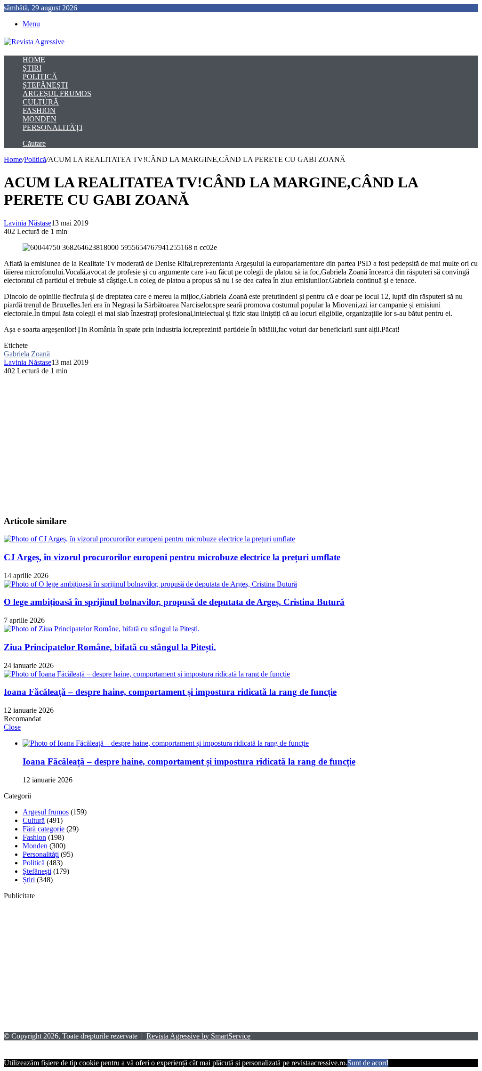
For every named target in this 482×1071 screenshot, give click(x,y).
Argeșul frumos (57, 93)
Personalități (52, 127)
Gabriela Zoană (27, 354)
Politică (40, 76)
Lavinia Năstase (27, 223)
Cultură (41, 102)
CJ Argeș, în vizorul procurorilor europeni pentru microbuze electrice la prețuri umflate (172, 557)
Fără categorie (43, 829)
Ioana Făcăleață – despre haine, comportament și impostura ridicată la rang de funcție (170, 692)
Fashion (39, 110)
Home (34, 60)
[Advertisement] (241, 441)
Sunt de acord (367, 1063)
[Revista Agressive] (34, 42)
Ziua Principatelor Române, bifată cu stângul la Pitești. (110, 647)
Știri (32, 68)
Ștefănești (45, 85)
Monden (39, 119)
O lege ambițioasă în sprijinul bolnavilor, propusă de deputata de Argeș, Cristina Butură (174, 602)
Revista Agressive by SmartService (198, 1036)
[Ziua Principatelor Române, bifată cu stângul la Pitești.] (102, 629)
